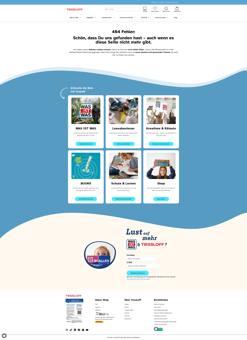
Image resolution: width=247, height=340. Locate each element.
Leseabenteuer (107, 17)
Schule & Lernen (160, 17)
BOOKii (86, 183)
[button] (4, 336)
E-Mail (129, 262)
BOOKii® (144, 17)
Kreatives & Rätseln (126, 17)
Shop (175, 17)
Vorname (131, 255)
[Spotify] (83, 330)
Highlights (90, 17)
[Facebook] (79, 330)
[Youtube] (87, 330)
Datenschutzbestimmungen (138, 279)
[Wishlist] (155, 8)
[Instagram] (67, 330)
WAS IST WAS (74, 17)
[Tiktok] (71, 330)
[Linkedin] (75, 330)
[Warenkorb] (177, 8)
